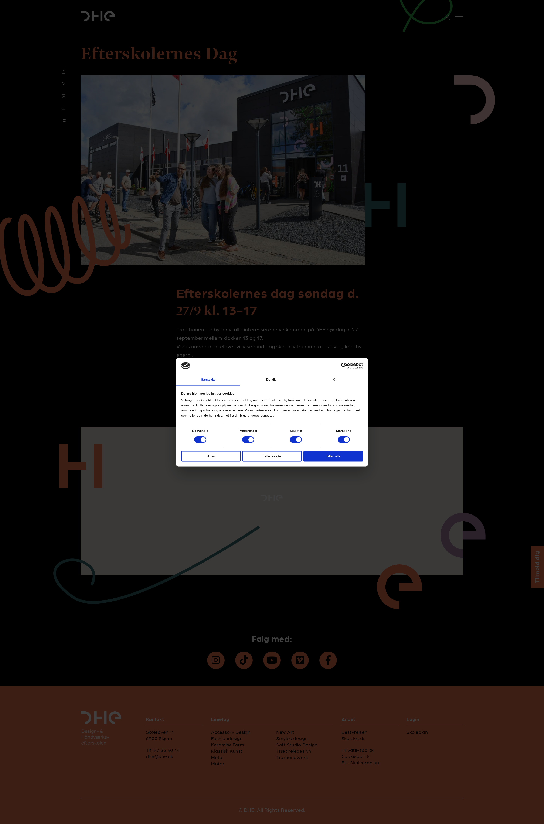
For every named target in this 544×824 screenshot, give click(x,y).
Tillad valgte (272, 456)
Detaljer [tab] (272, 380)
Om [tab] (335, 380)
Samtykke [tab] (208, 380)
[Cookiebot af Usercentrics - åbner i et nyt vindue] (344, 365)
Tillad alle (333, 456)
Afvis (211, 456)
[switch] (248, 439)
